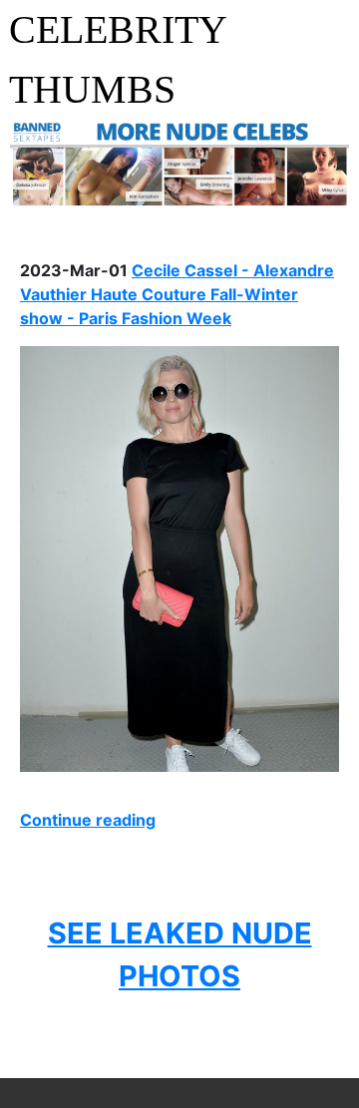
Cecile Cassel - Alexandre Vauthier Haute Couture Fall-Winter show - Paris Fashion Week (177, 294)
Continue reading (88, 820)
